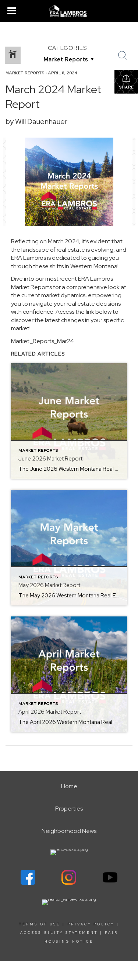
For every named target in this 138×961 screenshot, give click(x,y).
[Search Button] (122, 55)
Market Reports (25, 72)
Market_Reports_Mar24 (42, 341)
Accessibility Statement (59, 933)
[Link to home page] (69, 11)
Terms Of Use (39, 924)
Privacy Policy (90, 924)
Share (126, 87)
